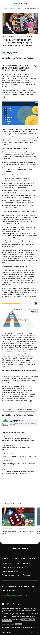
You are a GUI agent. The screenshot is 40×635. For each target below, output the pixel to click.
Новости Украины (15, 8)
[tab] (3, 540)
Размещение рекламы (10, 571)
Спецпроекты (6, 563)
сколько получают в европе (26, 409)
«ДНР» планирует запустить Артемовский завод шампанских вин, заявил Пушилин (19, 472)
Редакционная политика (10, 575)
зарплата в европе (9, 409)
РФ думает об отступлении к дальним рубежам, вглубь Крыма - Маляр (19, 464)
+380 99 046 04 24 (10, 591)
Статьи (14, 558)
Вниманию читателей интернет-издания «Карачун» (16, 448)
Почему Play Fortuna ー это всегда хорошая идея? (20, 456)
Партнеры (26, 575)
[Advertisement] (20, 487)
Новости (5, 558)
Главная (4, 8)
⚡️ (18, 439)
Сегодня (9, 90)
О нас (17, 563)
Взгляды (32, 558)
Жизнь (23, 558)
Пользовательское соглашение (13, 567)
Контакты (26, 563)
